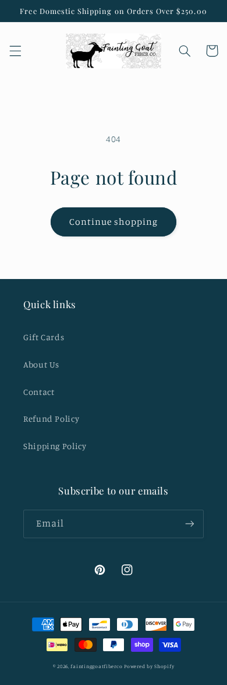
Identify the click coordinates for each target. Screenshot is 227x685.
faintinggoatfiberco (96, 666)
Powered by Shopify (149, 666)
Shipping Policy (54, 446)
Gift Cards (43, 337)
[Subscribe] (189, 524)
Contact (38, 392)
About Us (41, 364)
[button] (15, 50)
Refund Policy (51, 418)
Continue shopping (113, 221)
